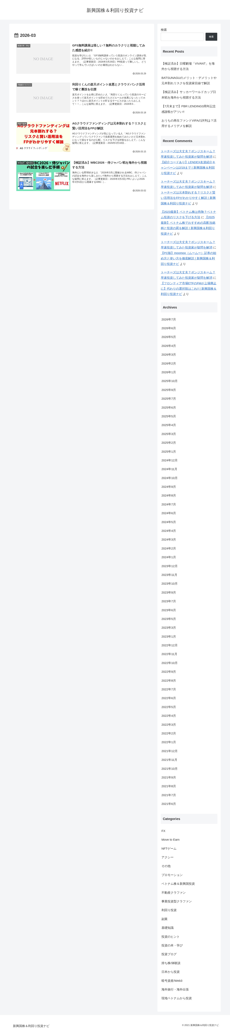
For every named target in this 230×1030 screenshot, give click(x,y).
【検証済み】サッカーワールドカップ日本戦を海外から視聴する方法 (188, 94)
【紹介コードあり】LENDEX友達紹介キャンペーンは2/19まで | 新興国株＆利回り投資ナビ (188, 168)
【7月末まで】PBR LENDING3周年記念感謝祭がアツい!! (188, 109)
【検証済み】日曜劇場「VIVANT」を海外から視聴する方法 (188, 66)
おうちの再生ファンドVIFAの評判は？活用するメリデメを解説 (189, 123)
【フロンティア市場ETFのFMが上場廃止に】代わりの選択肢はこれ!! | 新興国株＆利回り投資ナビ (189, 289)
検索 (164, 29)
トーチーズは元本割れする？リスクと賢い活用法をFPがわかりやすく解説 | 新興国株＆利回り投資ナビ (188, 198)
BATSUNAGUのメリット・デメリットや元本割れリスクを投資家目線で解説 (189, 80)
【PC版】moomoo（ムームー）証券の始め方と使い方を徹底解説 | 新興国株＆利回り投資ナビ (188, 258)
